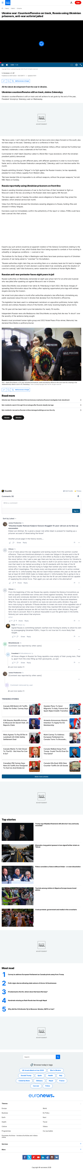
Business (5, 1113)
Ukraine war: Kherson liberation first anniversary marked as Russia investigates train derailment (35, 400)
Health (50, 1075)
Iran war (36, 1086)
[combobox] (41, 1057)
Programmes (6, 1131)
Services (5, 1144)
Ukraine (19, 8)
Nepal (51, 1081)
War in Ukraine (55, 1070)
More (4, 1149)
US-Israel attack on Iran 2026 (33, 1070)
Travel (45, 1122)
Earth (3, 1117)
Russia (6, 417)
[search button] (58, 1057)
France (61, 1081)
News (7, 8)
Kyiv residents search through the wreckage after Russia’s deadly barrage (28, 405)
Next (44, 1117)
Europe (4, 1108)
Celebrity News (24, 1081)
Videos (45, 1126)
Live (78, 2)
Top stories (9, 819)
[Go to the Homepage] (7, 2)
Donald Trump (26, 1075)
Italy (60, 1075)
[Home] (2, 8)
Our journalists (48, 1131)
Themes (4, 1103)
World (13, 8)
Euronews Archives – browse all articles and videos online (20, 1136)
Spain (40, 1075)
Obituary (39, 1081)
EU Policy (46, 1113)
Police (47, 1086)
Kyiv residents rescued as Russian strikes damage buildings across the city (28, 410)
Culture (4, 1126)
